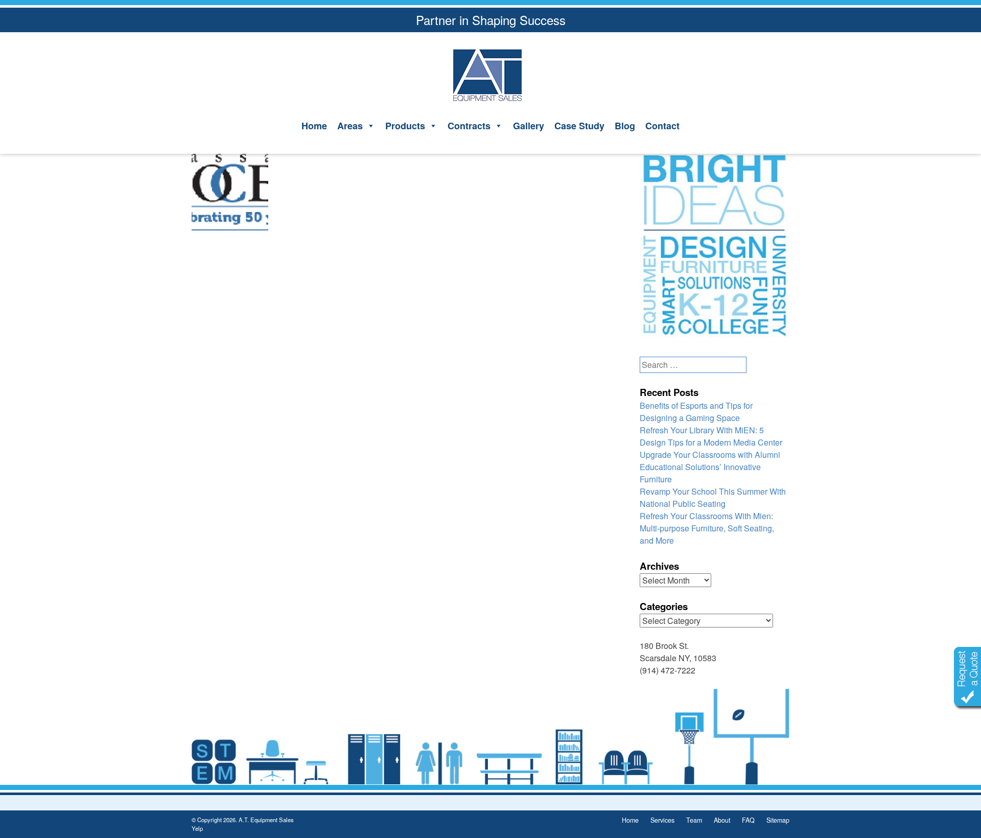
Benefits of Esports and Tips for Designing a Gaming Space (696, 412)
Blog (625, 125)
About (722, 820)
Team (694, 820)
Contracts (469, 125)
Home (314, 125)
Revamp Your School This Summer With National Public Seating (713, 497)
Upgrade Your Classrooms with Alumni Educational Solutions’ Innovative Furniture (710, 467)
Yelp (197, 828)
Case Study (579, 125)
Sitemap (777, 820)
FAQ (748, 820)
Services (662, 820)
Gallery (528, 125)
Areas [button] (350, 125)
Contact (662, 125)
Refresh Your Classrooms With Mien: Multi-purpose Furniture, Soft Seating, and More (707, 528)
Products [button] (405, 125)
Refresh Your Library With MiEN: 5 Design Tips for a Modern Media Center (711, 436)
